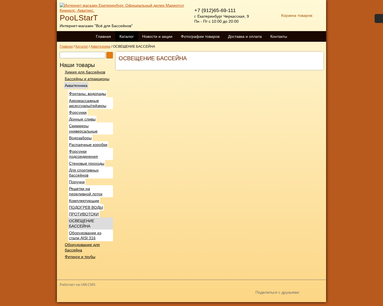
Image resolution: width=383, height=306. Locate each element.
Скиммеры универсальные (83, 128)
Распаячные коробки (88, 144)
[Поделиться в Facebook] (290, 301)
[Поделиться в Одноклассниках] (270, 301)
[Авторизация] (379, 18)
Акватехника (76, 85)
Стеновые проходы (86, 163)
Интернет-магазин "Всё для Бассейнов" (96, 26)
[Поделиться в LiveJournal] (310, 301)
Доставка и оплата (245, 36)
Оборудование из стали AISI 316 (85, 235)
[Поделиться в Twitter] (300, 301)
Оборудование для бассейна (82, 247)
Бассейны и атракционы (87, 78)
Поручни (77, 182)
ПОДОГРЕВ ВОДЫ (86, 207)
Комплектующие (84, 200)
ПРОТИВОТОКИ (84, 214)
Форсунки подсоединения (83, 154)
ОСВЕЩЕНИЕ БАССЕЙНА (81, 223)
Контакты (278, 36)
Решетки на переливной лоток (85, 191)
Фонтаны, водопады (87, 93)
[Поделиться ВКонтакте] (260, 301)
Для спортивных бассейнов (84, 172)
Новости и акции (157, 36)
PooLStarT (79, 17)
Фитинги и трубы (80, 256)
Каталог (126, 36)
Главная (103, 36)
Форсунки (78, 112)
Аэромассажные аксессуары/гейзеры (87, 103)
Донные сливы (82, 119)
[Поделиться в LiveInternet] (321, 301)
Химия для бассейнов (85, 72)
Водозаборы (80, 138)
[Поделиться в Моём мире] (280, 301)
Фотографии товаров (200, 36)
